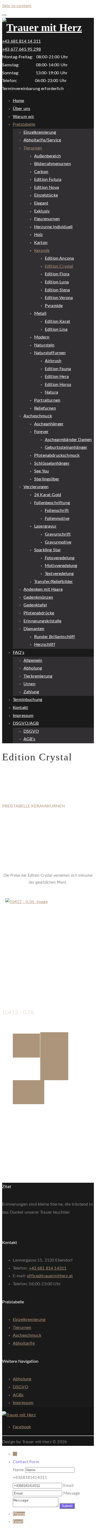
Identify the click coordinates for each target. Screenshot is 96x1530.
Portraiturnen (47, 400)
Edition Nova (46, 187)
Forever (41, 432)
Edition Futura (47, 179)
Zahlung (31, 692)
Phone (19, 1514)
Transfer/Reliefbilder (53, 582)
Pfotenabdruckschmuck (56, 455)
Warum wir (23, 117)
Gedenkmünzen (38, 597)
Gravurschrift (58, 534)
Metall (40, 313)
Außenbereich (47, 156)
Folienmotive (57, 518)
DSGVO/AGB (26, 723)
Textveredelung (59, 574)
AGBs (18, 1395)
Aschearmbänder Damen (68, 440)
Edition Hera (57, 376)
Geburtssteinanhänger (66, 447)
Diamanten (33, 629)
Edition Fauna (58, 369)
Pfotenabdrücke (38, 613)
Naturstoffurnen (50, 353)
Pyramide (54, 306)
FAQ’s (18, 652)
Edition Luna (57, 282)
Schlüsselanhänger (52, 463)
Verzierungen (36, 487)
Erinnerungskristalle (42, 621)
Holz (38, 234)
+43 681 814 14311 (47, 1268)
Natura (51, 392)
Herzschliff (44, 644)
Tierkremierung (37, 676)
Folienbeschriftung (52, 503)
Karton (40, 242)
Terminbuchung (27, 699)
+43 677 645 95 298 (21, 49)
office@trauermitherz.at (50, 1276)
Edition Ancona (59, 258)
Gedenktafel (35, 605)
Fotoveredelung (59, 558)
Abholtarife (24, 1343)
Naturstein (44, 345)
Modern (41, 337)
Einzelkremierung (39, 132)
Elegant (41, 203)
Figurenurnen (47, 219)
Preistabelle (24, 124)
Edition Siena (57, 290)
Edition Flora (57, 274)
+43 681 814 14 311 (21, 41)
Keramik (42, 250)
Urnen (29, 684)
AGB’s (29, 739)
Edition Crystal (59, 266)
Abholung (32, 668)
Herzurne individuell (53, 227)
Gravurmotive (58, 542)
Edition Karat (57, 321)
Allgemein (32, 660)
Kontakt (20, 707)
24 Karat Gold (47, 495)
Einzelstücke (46, 195)
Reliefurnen (45, 408)
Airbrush (53, 361)
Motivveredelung (61, 566)
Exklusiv (42, 211)
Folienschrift (57, 510)
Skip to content (16, 6)
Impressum (23, 715)
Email (18, 1521)
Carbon (41, 172)
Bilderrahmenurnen (52, 164)
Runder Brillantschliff (54, 637)
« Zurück (10, 894)
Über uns (21, 109)
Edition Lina (56, 329)
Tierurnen (32, 148)
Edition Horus (58, 384)
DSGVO (31, 731)
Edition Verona (59, 298)
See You (41, 471)
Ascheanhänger (48, 424)
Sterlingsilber (46, 479)
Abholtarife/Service (42, 140)
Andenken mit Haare (43, 589)
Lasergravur (45, 526)
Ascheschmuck (37, 416)
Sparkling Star (47, 550)
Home (18, 101)
